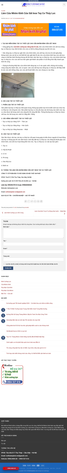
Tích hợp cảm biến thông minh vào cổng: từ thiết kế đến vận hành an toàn (28, 353)
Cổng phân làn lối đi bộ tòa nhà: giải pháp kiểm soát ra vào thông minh (27, 325)
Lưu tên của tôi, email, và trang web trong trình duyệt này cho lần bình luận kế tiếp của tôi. (32, 264)
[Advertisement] (33, 399)
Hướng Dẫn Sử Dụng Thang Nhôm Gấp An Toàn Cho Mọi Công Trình (26, 314)
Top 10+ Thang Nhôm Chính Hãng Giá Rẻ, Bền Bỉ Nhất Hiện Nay (25, 337)
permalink (26, 207)
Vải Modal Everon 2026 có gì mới (16, 331)
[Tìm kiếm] (64, 4)
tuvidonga (46, 471)
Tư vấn (3, 10)
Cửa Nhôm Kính (6, 284)
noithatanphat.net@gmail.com (15, 192)
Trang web (6, 256)
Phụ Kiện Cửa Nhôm (7, 290)
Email (5, 248)
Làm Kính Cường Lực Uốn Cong (13, 213)
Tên (4, 241)
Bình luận (6, 227)
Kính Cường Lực (6, 281)
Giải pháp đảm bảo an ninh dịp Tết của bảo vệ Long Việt (23, 320)
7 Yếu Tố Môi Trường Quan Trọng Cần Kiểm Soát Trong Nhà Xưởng (26, 309)
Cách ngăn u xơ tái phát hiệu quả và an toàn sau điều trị (23, 342)
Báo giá (3, 440)
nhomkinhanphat (19, 18)
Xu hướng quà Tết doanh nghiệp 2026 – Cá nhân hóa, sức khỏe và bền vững (29, 303)
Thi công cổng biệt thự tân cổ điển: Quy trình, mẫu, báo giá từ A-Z (26, 348)
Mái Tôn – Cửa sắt (6, 293)
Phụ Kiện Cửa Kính (6, 287)
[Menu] (2, 5)
